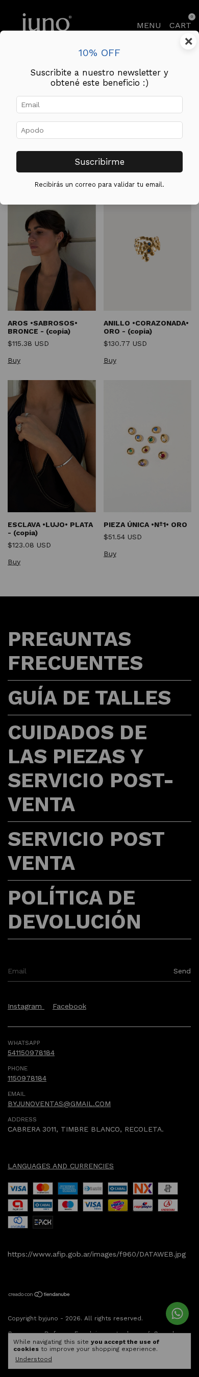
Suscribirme (100, 162)
